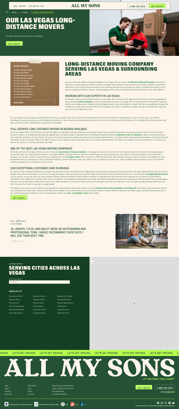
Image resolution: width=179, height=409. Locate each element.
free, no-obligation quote (77, 192)
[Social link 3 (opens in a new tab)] (166, 404)
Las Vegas (24, 12)
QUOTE (30, 390)
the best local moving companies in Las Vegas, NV (115, 187)
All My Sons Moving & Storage (141, 81)
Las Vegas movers (73, 156)
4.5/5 (76, 404)
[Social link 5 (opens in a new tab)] (173, 404)
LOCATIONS (8, 393)
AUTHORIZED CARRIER (59, 393)
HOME (6, 385)
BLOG (29, 388)
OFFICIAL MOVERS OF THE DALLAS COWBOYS (20, 404)
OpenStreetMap (174, 349)
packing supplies (85, 101)
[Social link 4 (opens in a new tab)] (169, 404)
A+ (85, 404)
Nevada (14, 12)
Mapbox (167, 349)
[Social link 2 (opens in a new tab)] (162, 404)
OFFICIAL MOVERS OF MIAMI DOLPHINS (49, 404)
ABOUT (6, 388)
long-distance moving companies (72, 151)
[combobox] (41, 282)
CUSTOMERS (32, 385)
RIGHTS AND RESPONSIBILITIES (62, 385)
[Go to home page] (7, 13)
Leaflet (161, 349)
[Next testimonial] (23, 241)
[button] (35, 65)
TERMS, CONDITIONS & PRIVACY (63, 388)
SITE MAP (31, 393)
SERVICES (7, 390)
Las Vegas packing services (156, 173)
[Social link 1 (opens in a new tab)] (158, 404)
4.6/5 (67, 404)
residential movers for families (128, 134)
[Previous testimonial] (12, 241)
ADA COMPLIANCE (58, 390)
